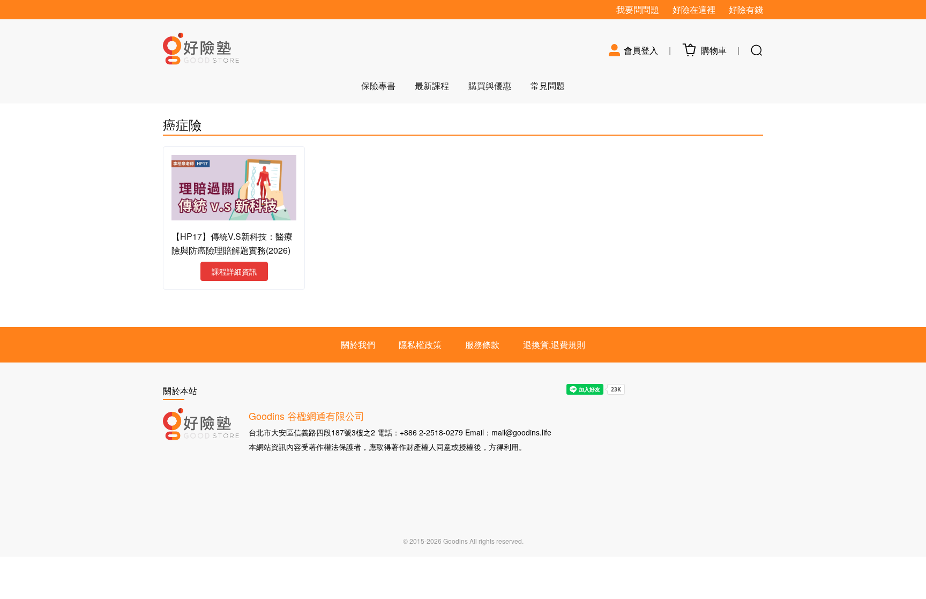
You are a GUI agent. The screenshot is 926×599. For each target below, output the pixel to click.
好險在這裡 (694, 9)
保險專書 (378, 85)
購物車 (712, 50)
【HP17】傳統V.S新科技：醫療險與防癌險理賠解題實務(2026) (232, 243)
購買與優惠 (489, 85)
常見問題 (548, 85)
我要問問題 (637, 9)
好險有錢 (746, 9)
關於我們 (358, 344)
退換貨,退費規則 (554, 344)
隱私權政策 (420, 344)
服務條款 (482, 344)
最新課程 (432, 85)
